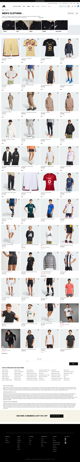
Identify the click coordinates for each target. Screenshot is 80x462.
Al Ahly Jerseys (17, 376)
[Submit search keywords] (69, 6)
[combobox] (64, 6)
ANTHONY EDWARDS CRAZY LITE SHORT (66, 245)
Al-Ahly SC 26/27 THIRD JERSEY (26, 58)
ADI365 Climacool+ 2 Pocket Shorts (66, 85)
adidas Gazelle (5, 373)
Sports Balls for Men (43, 371)
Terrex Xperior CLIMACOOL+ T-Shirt (47, 166)
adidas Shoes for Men (68, 373)
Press (42, 444)
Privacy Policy (40, 459)
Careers (42, 440)
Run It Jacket (4, 349)
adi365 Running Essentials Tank (46, 85)
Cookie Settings (34, 459)
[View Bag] (77, 6)
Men (3, 10)
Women (30, 440)
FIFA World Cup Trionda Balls (57, 378)
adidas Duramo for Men (31, 373)
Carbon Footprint (44, 442)
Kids (30, 442)
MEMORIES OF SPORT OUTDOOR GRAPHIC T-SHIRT (29, 323)
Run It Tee (62, 323)
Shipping (54, 440)
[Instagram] (65, 440)
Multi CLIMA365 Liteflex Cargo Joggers (9, 192)
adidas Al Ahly (17, 370)
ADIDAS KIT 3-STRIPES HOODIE (65, 112)
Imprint (53, 459)
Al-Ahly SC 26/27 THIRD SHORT (7, 58)
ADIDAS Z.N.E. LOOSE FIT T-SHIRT (7, 323)
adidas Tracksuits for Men (44, 370)
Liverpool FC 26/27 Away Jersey (65, 166)
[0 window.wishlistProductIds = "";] (75, 6)
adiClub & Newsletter (56, 444)
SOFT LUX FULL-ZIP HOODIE (45, 112)
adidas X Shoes (17, 378)
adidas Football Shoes (18, 371)
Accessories (7, 442)
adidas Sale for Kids (55, 373)
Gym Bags (41, 378)
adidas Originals (5, 378)
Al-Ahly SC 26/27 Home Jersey (46, 192)
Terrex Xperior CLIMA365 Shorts (27, 166)
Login (74, 3)
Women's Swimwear (43, 376)
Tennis (18, 447)
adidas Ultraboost (30, 371)
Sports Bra (41, 373)
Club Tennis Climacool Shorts (7, 244)
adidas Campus (5, 371)
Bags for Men (66, 378)
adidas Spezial (5, 375)
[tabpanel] (40, 202)
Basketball (19, 440)
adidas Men (66, 375)
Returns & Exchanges (56, 442)
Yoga (18, 444)
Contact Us (54, 449)
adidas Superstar (5, 376)
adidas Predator (17, 373)
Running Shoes (30, 370)
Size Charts (55, 447)
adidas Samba (5, 370)
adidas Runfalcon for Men (32, 378)
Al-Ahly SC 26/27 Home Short (26, 192)
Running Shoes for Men (31, 376)
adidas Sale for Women (56, 375)
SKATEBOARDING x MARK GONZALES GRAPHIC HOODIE (10, 166)
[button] (17, 6)
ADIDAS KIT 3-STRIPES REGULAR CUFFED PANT (28, 112)
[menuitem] (17, 6)
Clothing (6, 10)
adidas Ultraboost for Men (32, 375)
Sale (30, 444)
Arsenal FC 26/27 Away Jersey (65, 192)
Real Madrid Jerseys (18, 375)
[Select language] (78, 3)
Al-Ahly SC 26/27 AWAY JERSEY (46, 58)
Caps (65, 376)
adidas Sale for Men (55, 371)
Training (18, 449)
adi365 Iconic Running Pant (46, 139)
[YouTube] (65, 442)
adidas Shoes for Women (69, 371)
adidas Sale (53, 370)
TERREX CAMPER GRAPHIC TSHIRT (65, 349)
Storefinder (55, 451)
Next (73, 363)
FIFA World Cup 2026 (55, 376)
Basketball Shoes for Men (44, 375)
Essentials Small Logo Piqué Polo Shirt (28, 349)
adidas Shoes (66, 370)
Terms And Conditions (47, 459)
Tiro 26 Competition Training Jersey (66, 218)
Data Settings (28, 459)
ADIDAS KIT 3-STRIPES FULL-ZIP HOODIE (8, 139)
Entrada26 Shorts (44, 298)
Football (18, 442)
